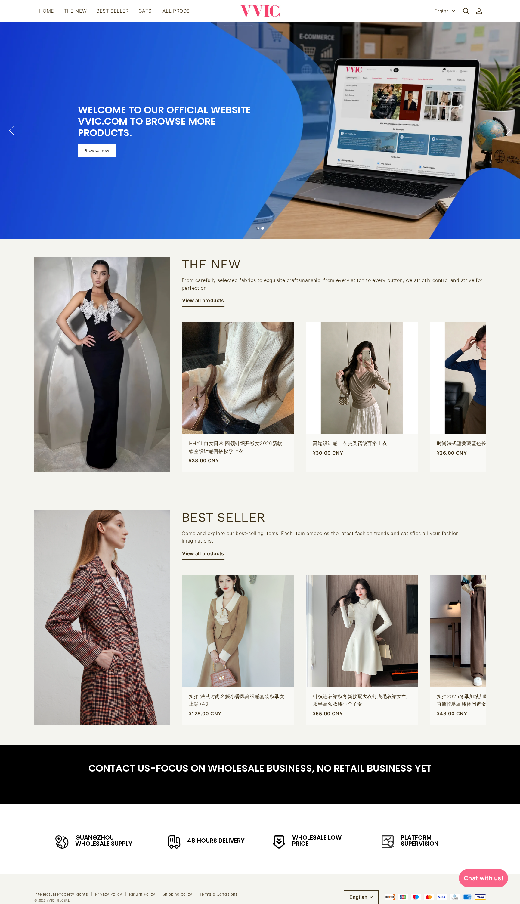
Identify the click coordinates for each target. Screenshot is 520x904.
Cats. (145, 11)
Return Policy (142, 894)
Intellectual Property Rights (61, 894)
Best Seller (112, 11)
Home (46, 11)
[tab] (257, 228)
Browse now (96, 150)
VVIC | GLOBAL (58, 900)
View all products (203, 300)
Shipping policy (177, 894)
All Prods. (176, 11)
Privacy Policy (108, 894)
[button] (465, 11)
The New (75, 11)
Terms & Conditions (219, 894)
